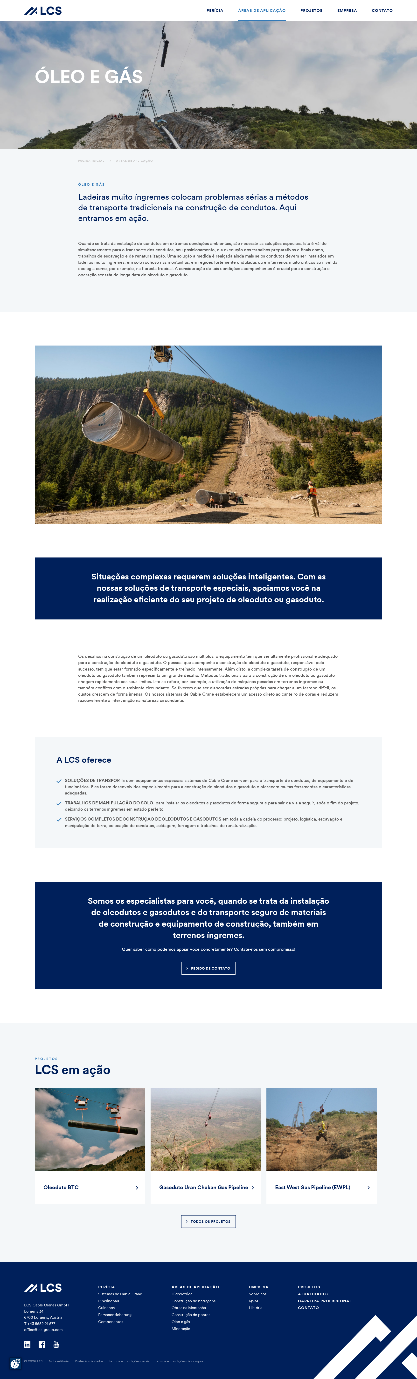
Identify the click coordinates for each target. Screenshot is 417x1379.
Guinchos (106, 1307)
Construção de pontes (191, 1314)
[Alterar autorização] (15, 1363)
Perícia (215, 10)
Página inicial (91, 161)
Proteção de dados (89, 1361)
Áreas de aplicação (262, 10)
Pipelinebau (108, 1300)
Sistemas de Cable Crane (120, 1293)
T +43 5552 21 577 (39, 1323)
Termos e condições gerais (129, 1361)
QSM (253, 1300)
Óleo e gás (181, 1321)
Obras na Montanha (189, 1307)
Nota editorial (59, 1361)
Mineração (181, 1328)
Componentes (110, 1321)
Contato (382, 10)
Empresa (347, 10)
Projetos (311, 10)
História (255, 1307)
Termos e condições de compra (179, 1361)
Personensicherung (115, 1314)
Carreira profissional (325, 1300)
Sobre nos (257, 1293)
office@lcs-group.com (43, 1329)
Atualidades (313, 1293)
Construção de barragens (193, 1300)
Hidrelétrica (182, 1293)
